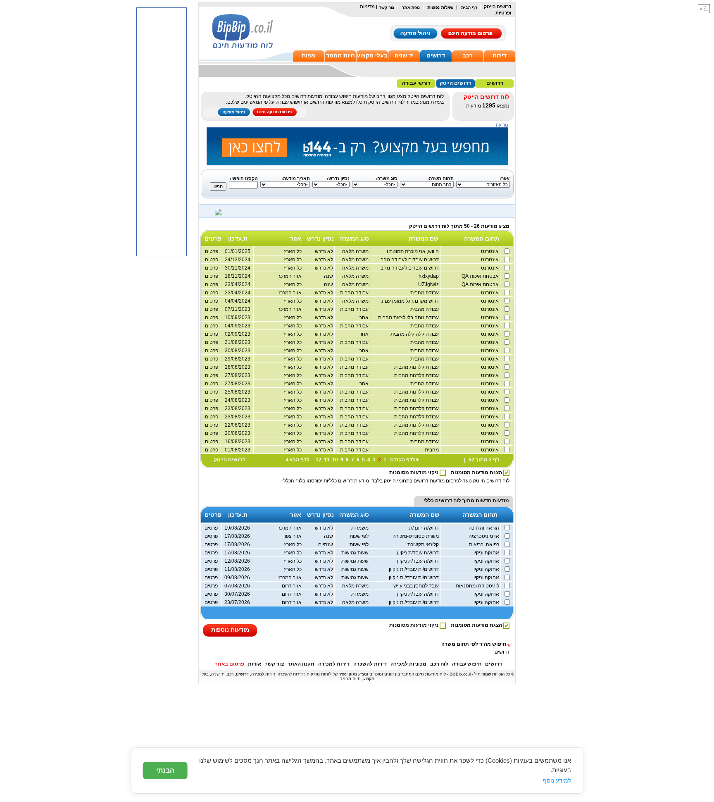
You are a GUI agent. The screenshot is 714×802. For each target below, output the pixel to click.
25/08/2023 (237, 392)
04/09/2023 (237, 326)
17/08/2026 (237, 536)
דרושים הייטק (455, 83)
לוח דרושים (448, 501)
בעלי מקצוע (372, 55)
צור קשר (274, 664)
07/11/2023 (237, 309)
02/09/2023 (237, 334)
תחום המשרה (481, 238)
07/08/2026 (237, 586)
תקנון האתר (301, 664)
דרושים (435, 55)
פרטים (211, 251)
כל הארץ (293, 251)
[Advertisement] (161, 132)
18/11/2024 (237, 276)
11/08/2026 (237, 569)
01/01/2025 (237, 251)
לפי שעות (360, 536)
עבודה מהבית (425, 293)
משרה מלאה (356, 251)
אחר (364, 317)
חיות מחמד (340, 55)
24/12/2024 (237, 260)
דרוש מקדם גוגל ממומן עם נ (410, 301)
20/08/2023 (237, 433)
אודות (254, 664)
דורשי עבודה (416, 83)
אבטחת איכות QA (481, 276)
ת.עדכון (238, 238)
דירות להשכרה (370, 664)
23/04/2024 (237, 284)
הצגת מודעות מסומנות (477, 472)
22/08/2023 (237, 425)
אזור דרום (292, 586)
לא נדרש (324, 251)
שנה (329, 276)
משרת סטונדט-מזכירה (416, 536)
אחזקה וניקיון (486, 553)
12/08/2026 (237, 561)
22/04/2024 (237, 293)
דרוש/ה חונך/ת (424, 528)
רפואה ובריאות (484, 544)
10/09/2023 (237, 317)
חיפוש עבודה (466, 664)
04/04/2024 (237, 301)
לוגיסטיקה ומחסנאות (478, 586)
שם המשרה (423, 238)
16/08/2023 (237, 441)
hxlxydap (429, 276)
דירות (500, 55)
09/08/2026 (237, 577)
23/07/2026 (237, 602)
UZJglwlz (429, 284)
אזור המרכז (290, 276)
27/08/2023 (237, 375)
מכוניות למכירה (408, 664)
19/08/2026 (237, 528)
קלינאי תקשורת (423, 544)
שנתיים (326, 544)
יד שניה (404, 55)
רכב (467, 55)
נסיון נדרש (320, 238)
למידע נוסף (557, 780)
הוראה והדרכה (484, 528)
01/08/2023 (237, 450)
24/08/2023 (237, 400)
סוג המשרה (354, 238)
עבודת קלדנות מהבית (417, 367)
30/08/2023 (237, 350)
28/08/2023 (237, 367)
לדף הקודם (402, 460)
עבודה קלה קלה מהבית (415, 334)
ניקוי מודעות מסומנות (414, 472)
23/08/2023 (237, 408)
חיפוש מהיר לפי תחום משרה (473, 644)
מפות (308, 55)
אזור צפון (293, 536)
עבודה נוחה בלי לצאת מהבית (409, 317)
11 (327, 460)
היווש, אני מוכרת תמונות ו (413, 251)
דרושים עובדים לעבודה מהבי (409, 260)
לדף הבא (299, 460)
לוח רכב (439, 664)
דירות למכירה (334, 664)
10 (335, 460)
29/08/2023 (237, 359)
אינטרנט (490, 251)
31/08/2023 (237, 342)
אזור (295, 238)
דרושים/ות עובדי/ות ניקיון (414, 569)
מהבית (432, 450)
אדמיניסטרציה (484, 536)
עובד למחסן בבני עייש (416, 586)
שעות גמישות (355, 553)
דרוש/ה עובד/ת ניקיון (418, 553)
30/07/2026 (237, 594)
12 (318, 460)
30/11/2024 (237, 268)
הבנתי (165, 770)
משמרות (360, 528)
